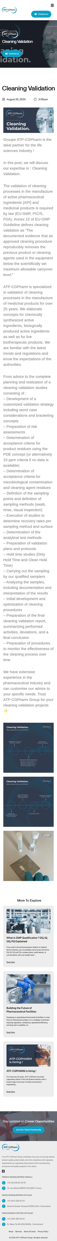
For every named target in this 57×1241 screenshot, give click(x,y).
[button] (52, 5)
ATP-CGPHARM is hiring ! (21, 1071)
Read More (10, 962)
